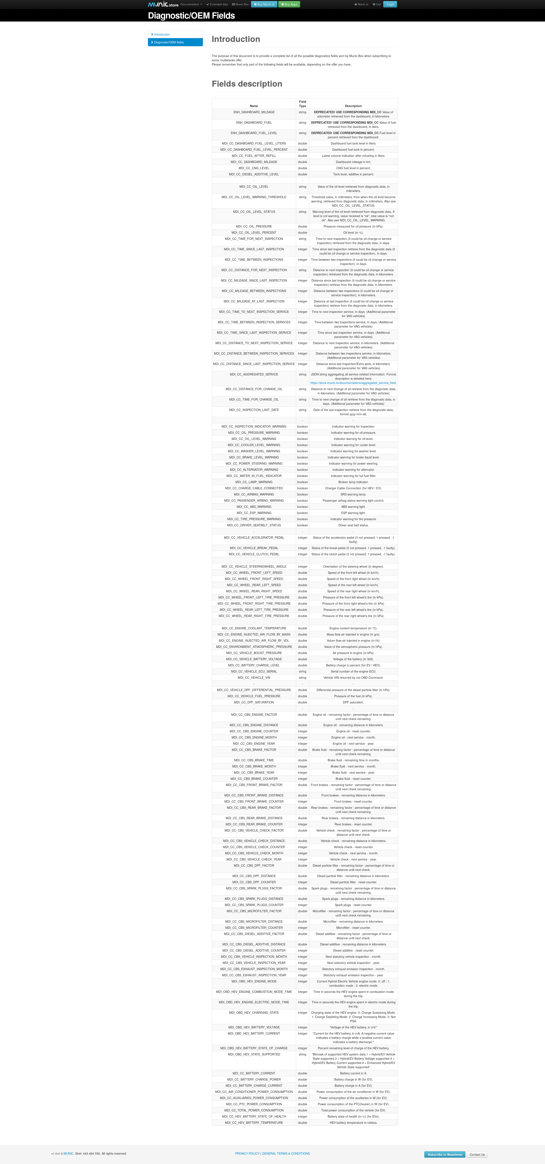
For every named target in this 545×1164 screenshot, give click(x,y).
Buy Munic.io (266, 4)
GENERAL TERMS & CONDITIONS (286, 1153)
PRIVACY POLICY (247, 1153)
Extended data (218, 4)
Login (390, 4)
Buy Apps (290, 4)
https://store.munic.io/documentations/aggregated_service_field (353, 383)
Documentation (190, 4)
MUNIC (68, 1153)
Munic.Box (242, 4)
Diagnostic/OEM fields (168, 42)
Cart (378, 4)
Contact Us (477, 1154)
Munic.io (362, 4)
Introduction (161, 34)
